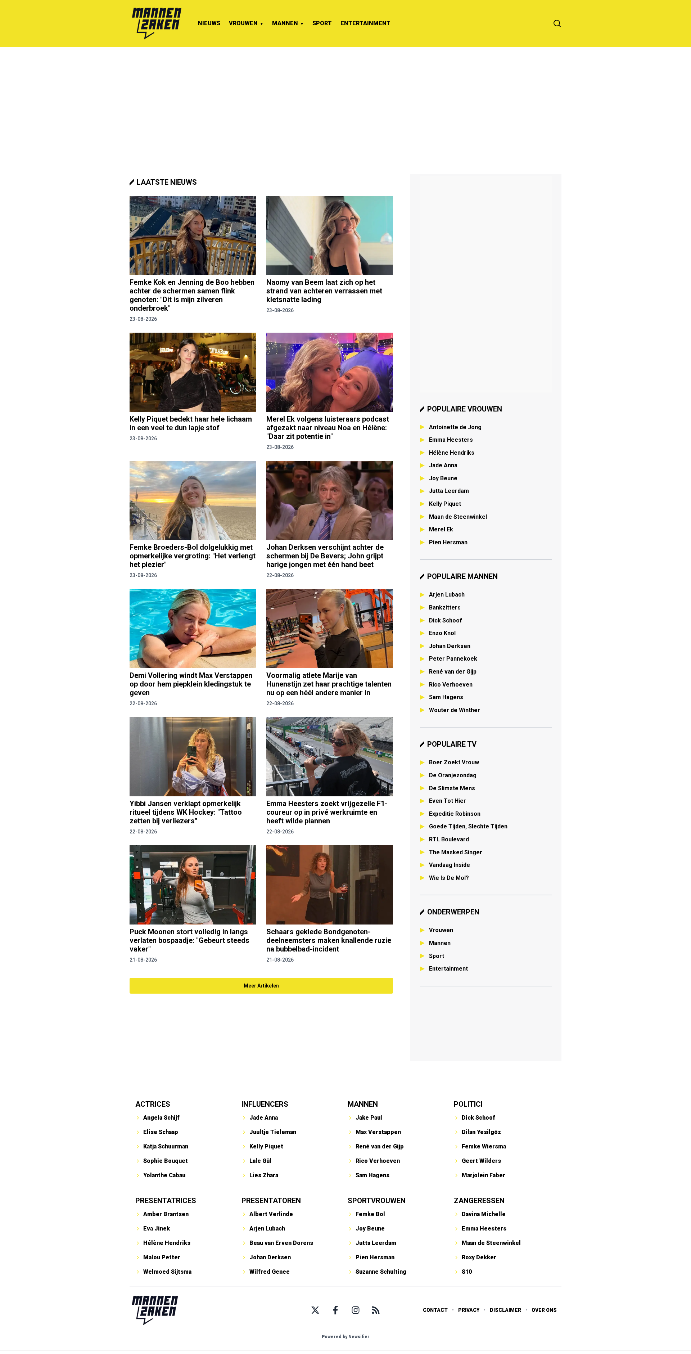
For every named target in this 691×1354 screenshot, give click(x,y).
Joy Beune (443, 478)
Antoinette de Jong (455, 427)
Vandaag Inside (449, 865)
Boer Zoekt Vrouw (454, 762)
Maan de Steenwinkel (458, 516)
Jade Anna (443, 465)
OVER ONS (544, 1310)
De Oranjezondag (453, 775)
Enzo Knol (442, 633)
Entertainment (448, 968)
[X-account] (315, 1310)
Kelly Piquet (445, 503)
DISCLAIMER (505, 1310)
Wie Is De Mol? (449, 877)
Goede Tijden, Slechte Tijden (468, 826)
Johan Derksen (449, 646)
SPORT (322, 23)
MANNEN (285, 23)
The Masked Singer (455, 852)
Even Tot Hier (447, 800)
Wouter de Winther (454, 710)
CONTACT (435, 1310)
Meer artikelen (261, 986)
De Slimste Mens (452, 788)
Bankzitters (445, 607)
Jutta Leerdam (449, 490)
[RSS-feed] (375, 1310)
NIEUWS (209, 23)
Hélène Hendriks (451, 452)
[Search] (557, 23)
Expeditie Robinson (454, 813)
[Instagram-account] (355, 1310)
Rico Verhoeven (451, 684)
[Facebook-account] (335, 1310)
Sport (436, 956)
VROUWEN (243, 23)
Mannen (440, 943)
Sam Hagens (446, 697)
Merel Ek (441, 529)
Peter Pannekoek (453, 658)
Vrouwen (441, 930)
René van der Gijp (453, 671)
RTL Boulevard (449, 839)
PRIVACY (468, 1310)
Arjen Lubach (447, 594)
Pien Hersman (448, 542)
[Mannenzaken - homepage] (157, 23)
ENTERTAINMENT (365, 23)
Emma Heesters (451, 439)
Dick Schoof (445, 620)
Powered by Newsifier (346, 1336)
